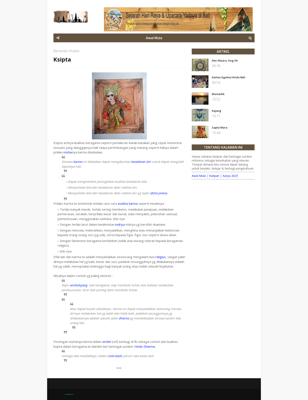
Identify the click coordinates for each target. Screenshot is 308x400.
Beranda (60, 51)
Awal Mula (199, 176)
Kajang (216, 111)
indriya (120, 224)
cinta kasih (114, 356)
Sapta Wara (219, 127)
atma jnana (159, 193)
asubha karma (128, 203)
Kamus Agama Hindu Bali (228, 77)
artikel (106, 342)
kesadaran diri (141, 161)
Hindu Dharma (144, 346)
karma (78, 161)
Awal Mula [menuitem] (154, 38)
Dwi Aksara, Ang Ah (225, 60)
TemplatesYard (69, 394)
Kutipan (214, 176)
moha (67, 152)
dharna (124, 318)
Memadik (218, 94)
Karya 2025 (230, 176)
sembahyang (78, 285)
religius (160, 257)
